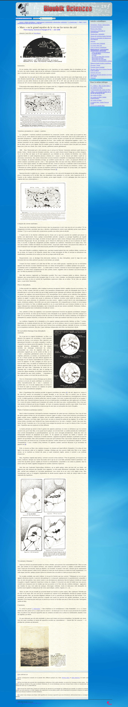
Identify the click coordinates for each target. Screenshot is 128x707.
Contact (33, 703)
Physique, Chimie (95, 65)
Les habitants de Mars (97, 87)
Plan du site (19, 703)
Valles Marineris (75, 677)
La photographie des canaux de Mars (101, 90)
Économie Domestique (97, 26)
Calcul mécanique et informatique (101, 52)
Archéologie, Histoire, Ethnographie (100, 25)
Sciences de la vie (96, 72)
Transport (93, 78)
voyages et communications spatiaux (102, 61)
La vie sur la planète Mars (98, 105)
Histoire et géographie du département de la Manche (101, 38)
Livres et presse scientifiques (98, 47)
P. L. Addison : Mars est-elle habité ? (100, 86)
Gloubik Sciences (78, 7)
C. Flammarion (36, 608)
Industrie (93, 41)
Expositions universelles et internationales (98, 31)
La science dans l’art (96, 45)
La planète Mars (72, 22)
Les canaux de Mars (96, 95)
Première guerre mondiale (97, 67)
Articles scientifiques (30, 22)
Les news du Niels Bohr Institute (100, 56)
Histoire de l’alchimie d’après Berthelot (101, 36)
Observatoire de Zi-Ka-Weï (99, 59)
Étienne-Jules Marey (96, 29)
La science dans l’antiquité (98, 43)
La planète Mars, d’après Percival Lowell (100, 103)
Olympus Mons (66, 677)
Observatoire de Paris (98, 58)
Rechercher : (36, 18)
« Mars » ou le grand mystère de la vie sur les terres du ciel (101, 92)
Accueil (21, 22)
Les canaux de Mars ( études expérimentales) (98, 98)
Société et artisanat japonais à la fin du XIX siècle (101, 75)
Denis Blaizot (37, 33)
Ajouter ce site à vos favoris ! (24, 18)
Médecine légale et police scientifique (101, 63)
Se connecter (26, 703)
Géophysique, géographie (97, 34)
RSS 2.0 (39, 703)
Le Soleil (94, 55)
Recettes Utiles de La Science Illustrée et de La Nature (101, 70)
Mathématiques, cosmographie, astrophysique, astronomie (52, 22)
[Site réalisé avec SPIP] (109, 704)
